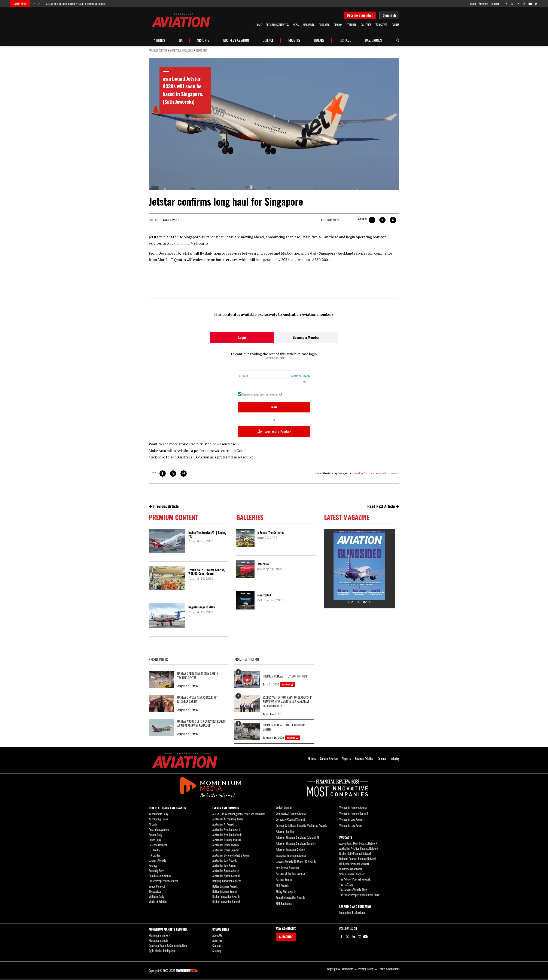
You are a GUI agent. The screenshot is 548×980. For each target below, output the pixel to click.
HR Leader (154, 855)
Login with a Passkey (278, 431)
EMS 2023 (263, 564)
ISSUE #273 (201, 50)
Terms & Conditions (388, 969)
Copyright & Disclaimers (340, 969)
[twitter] (512, 3)
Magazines (308, 24)
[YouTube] (365, 937)
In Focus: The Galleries (270, 532)
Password (243, 376)
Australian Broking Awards (226, 840)
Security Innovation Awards (290, 897)
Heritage (344, 40)
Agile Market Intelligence (162, 950)
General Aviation (329, 758)
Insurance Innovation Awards (291, 855)
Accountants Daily (158, 814)
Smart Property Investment (163, 881)
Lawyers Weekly (157, 860)
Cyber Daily (155, 840)
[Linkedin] (353, 937)
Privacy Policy (365, 969)
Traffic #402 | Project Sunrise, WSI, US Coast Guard (206, 572)
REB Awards (282, 885)
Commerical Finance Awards (291, 813)
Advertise (483, 3)
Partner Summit (284, 879)
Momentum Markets (159, 935)
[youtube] (530, 3)
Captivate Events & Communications (168, 945)
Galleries (366, 24)
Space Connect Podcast (352, 874)
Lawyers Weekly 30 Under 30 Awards (296, 861)
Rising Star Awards (286, 891)
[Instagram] (359, 937)
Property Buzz (156, 870)
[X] (347, 937)
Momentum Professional (352, 912)
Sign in (387, 15)
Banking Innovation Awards (226, 881)
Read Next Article (381, 506)
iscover (382, 24)
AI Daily (153, 824)
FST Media (154, 850)
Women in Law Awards (351, 819)
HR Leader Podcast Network (354, 863)
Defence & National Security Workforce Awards (301, 825)
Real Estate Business (160, 875)
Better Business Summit (225, 891)
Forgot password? (300, 376)
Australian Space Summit (226, 875)
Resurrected (264, 595)
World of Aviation (158, 901)
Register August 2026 (201, 607)
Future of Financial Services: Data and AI (297, 837)
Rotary (319, 40)
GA (181, 40)
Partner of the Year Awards (290, 873)
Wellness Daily (156, 896)
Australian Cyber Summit (225, 850)
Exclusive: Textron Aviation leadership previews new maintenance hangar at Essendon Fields (287, 701)
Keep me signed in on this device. (260, 394)
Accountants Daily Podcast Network (358, 843)
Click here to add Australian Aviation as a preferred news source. (202, 457)
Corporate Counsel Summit (290, 819)
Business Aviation (236, 40)
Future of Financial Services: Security (296, 843)
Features (351, 24)
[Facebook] (341, 937)
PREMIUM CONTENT (158, 50)
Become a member (360, 15)
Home (259, 24)
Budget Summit (284, 807)
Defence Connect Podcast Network (357, 858)
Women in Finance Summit (353, 813)
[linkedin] (518, 3)
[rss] (536, 3)
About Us (217, 935)
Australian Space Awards (225, 870)
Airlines (159, 40)
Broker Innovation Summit (226, 901)
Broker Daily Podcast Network (355, 853)
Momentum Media (158, 940)
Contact (495, 3)
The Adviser (155, 891)
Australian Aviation (159, 829)
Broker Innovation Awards (226, 896)
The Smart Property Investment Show (359, 895)
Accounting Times (158, 819)
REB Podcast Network (350, 869)
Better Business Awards (225, 886)
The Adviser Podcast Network (355, 879)
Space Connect (157, 886)
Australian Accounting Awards (228, 819)
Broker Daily (155, 834)
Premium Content (276, 25)
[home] (181, 20)
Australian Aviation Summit (227, 834)
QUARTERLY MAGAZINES (181, 50)
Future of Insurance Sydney (290, 849)
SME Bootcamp (284, 903)
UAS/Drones (373, 40)
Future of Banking (285, 831)
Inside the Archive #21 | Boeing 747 (207, 534)
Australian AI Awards (223, 824)
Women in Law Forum (350, 825)
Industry (293, 40)
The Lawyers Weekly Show (353, 889)
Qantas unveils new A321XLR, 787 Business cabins (197, 699)
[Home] (184, 760)
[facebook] (506, 3)
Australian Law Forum (224, 865)
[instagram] (524, 3)
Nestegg (153, 865)
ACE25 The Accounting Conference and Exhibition (238, 814)
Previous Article (166, 506)
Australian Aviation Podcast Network (358, 848)
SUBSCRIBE (286, 936)
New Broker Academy (287, 867)
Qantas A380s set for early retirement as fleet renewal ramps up (201, 723)
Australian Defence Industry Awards (231, 855)
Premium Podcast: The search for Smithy (284, 727)
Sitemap (216, 950)
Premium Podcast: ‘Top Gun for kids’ (285, 676)
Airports (203, 40)
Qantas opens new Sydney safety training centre (76, 4)
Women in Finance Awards (353, 807)
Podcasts (324, 24)
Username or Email (274, 358)
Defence (268, 40)
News (296, 24)
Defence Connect (158, 845)
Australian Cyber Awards (225, 845)
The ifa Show (346, 884)
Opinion (338, 24)
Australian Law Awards (224, 860)
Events (395, 24)
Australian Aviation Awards (226, 829)
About (473, 3)
